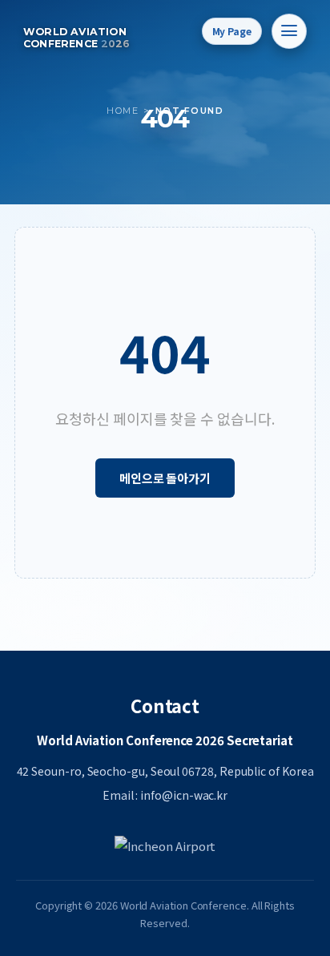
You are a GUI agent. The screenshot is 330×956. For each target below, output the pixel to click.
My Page (232, 31)
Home (123, 110)
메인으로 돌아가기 (165, 478)
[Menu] (289, 31)
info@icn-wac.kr (183, 795)
